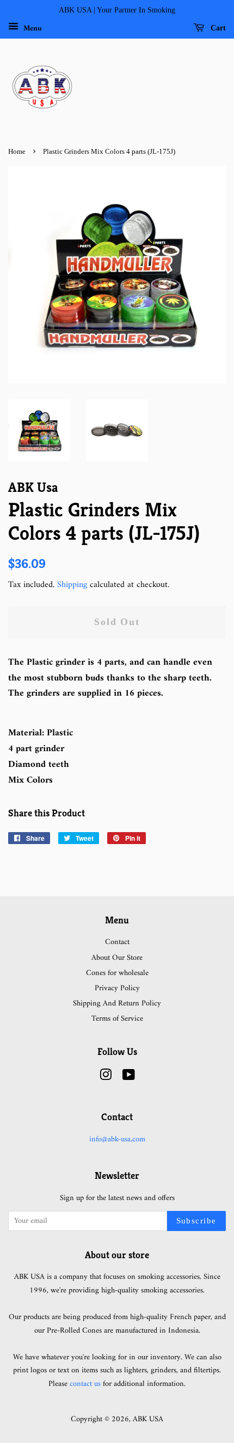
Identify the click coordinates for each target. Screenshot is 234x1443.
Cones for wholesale (117, 973)
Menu (31, 28)
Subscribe (196, 1220)
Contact (117, 942)
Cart (217, 28)
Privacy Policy (117, 988)
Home (17, 151)
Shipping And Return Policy (117, 1003)
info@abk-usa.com (117, 1139)
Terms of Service (117, 1019)
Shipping (72, 584)
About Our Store (117, 958)
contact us (85, 1384)
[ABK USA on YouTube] (128, 1077)
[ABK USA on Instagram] (106, 1077)
